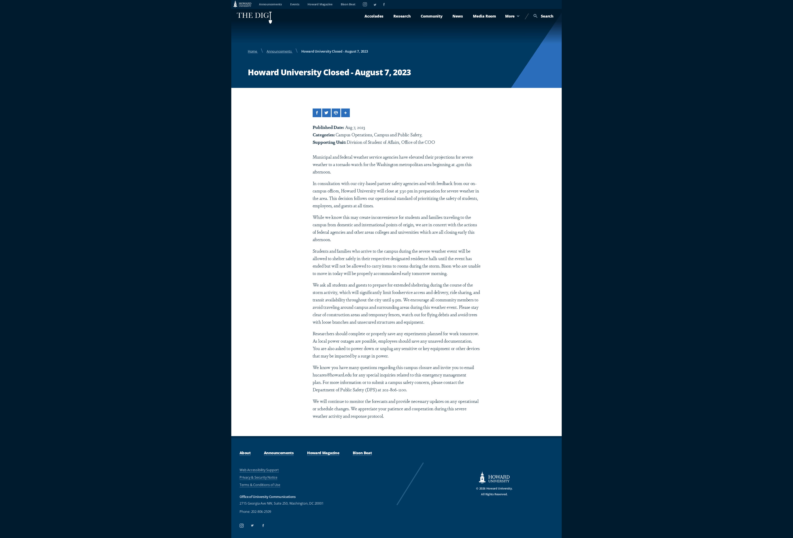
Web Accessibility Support (259, 470)
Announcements (270, 4)
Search (547, 16)
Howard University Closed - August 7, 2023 (334, 51)
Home (253, 51)
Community (432, 16)
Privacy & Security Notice (258, 477)
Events (294, 4)
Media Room (484, 16)
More (510, 16)
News (457, 16)
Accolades (373, 16)
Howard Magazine (319, 4)
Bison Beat (348, 4)
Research (402, 16)
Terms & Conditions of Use (260, 485)
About (245, 452)
